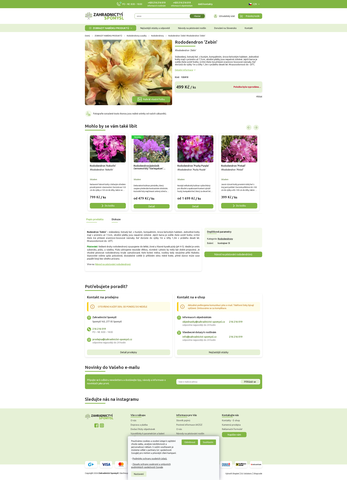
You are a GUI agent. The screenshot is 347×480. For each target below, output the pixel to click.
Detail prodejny (128, 352)
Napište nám (234, 434)
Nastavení (139, 474)
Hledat (197, 16)
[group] (107, 172)
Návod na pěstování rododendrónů (233, 254)
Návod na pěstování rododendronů (113, 264)
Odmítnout (189, 442)
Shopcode (258, 473)
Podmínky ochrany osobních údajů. (150, 458)
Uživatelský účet (227, 16)
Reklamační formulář (232, 429)
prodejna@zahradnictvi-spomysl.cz (112, 339)
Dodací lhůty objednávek (143, 429)
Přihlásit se (250, 381)
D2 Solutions (246, 473)
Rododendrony (225, 239)
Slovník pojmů (183, 420)
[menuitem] (110, 28)
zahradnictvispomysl (102, 425)
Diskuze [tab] (116, 219)
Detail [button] (151, 206)
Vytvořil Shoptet (232, 473)
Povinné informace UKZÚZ (189, 425)
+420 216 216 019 (156, 2)
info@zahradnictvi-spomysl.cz (199, 336)
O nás (133, 420)
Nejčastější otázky (218, 352)
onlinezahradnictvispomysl (96, 425)
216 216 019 (99, 328)
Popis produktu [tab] (94, 219)
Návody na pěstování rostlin (190, 433)
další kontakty (205, 4)
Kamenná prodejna (231, 425)
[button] (108, 195)
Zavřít (181, 96)
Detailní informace (184, 70)
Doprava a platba (139, 425)
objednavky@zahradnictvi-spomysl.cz (203, 321)
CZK (255, 4)
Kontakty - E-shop (231, 420)
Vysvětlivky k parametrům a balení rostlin (147, 435)
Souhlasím (208, 442)
